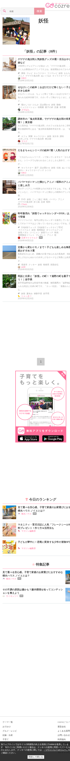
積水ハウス (26, 514)
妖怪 (61, 73)
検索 (39, 11)
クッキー (33, 264)
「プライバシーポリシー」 (56, 750)
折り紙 (37, 202)
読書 (56, 107)
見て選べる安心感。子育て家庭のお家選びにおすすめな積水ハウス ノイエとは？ (33, 574)
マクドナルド (24, 230)
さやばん (25, 110)
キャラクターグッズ (34, 170)
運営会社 (62, 726)
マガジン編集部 (28, 531)
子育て (6, 739)
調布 (62, 136)
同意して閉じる (36, 757)
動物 (59, 105)
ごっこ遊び (37, 199)
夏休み (30, 293)
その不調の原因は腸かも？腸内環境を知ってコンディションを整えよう (33, 591)
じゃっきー (26, 296)
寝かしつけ (26, 105)
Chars (24, 204)
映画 (45, 199)
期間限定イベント (26, 235)
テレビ (30, 73)
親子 (37, 168)
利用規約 (62, 739)
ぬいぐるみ (46, 76)
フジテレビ (52, 73)
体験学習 (38, 293)
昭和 (48, 202)
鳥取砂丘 (54, 264)
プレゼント (41, 235)
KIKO (23, 78)
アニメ (21, 76)
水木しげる (23, 139)
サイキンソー (12, 596)
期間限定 (41, 230)
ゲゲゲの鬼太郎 (32, 76)
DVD (23, 199)
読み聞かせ (45, 105)
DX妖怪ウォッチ (28, 227)
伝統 (59, 168)
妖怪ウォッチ (47, 232)
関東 (31, 136)
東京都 (48, 139)
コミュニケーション (27, 107)
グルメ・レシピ (10, 731)
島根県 (46, 264)
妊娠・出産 (8, 735)
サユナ (24, 141)
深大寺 (55, 136)
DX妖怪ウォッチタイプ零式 (50, 227)
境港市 (24, 264)
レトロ (48, 170)
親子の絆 (49, 107)
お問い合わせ (64, 735)
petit (23, 267)
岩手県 (46, 293)
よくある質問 (64, 731)
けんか (36, 105)
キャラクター (40, 73)
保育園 (63, 107)
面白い (21, 170)
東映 (23, 73)
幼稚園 (41, 107)
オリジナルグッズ (54, 230)
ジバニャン (35, 232)
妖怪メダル (23, 232)
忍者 (43, 202)
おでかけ (7, 726)
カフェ (24, 136)
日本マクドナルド (29, 238)
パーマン (53, 199)
